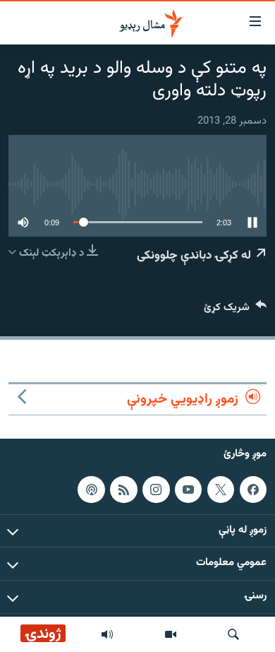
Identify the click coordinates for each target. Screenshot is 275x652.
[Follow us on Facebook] (253, 489)
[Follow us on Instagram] (155, 489)
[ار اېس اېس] (123, 489)
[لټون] (233, 634)
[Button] (235, 310)
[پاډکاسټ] (91, 489)
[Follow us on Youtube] (188, 489)
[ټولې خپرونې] (107, 634)
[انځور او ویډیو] (170, 634)
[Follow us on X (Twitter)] (220, 489)
